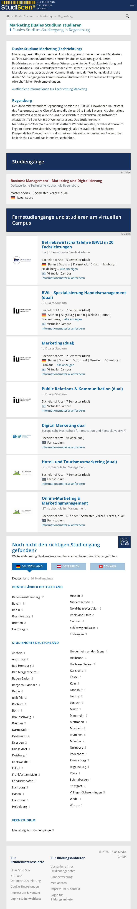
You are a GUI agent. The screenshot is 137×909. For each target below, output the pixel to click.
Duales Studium (24, 16)
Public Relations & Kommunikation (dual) (82, 388)
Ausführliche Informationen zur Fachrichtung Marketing (49, 89)
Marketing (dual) (58, 343)
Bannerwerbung (61, 877)
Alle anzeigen (67, 269)
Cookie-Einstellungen (25, 887)
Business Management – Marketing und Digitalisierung (56, 180)
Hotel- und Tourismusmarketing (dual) (79, 461)
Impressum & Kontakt (25, 893)
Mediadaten (59, 883)
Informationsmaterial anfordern (63, 278)
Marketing (46, 16)
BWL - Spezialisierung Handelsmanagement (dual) (84, 295)
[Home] (7, 16)
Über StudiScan (21, 870)
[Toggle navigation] (132, 5)
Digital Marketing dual (64, 425)
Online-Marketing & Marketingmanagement (65, 500)
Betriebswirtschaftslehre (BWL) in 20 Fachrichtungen (77, 244)
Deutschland (32, 566)
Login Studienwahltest (26, 899)
